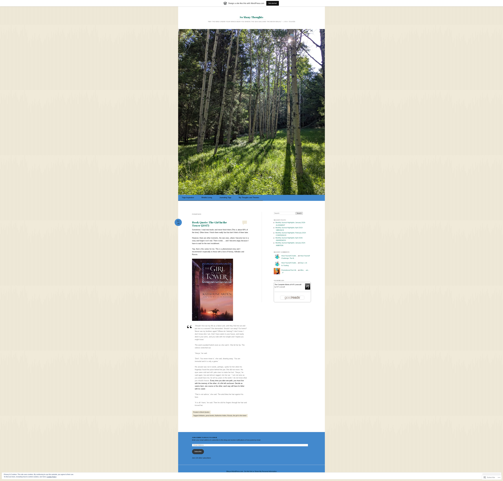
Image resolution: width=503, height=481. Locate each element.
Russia (229, 415)
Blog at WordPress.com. (235, 471)
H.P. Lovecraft (280, 287)
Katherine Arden (220, 415)
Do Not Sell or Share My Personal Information (260, 471)
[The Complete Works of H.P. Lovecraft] (307, 289)
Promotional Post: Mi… (289, 270)
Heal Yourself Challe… (289, 256)
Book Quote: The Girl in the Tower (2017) (209, 223)
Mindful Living (206, 197)
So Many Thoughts (251, 17)
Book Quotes (204, 412)
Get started (272, 3)
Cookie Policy (51, 477)
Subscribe (198, 451)
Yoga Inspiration (188, 197)
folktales (202, 415)
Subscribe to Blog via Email (204, 437)
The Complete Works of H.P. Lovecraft (288, 285)
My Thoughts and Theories (249, 197)
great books (210, 415)
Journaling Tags (225, 197)
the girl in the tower (240, 415)
